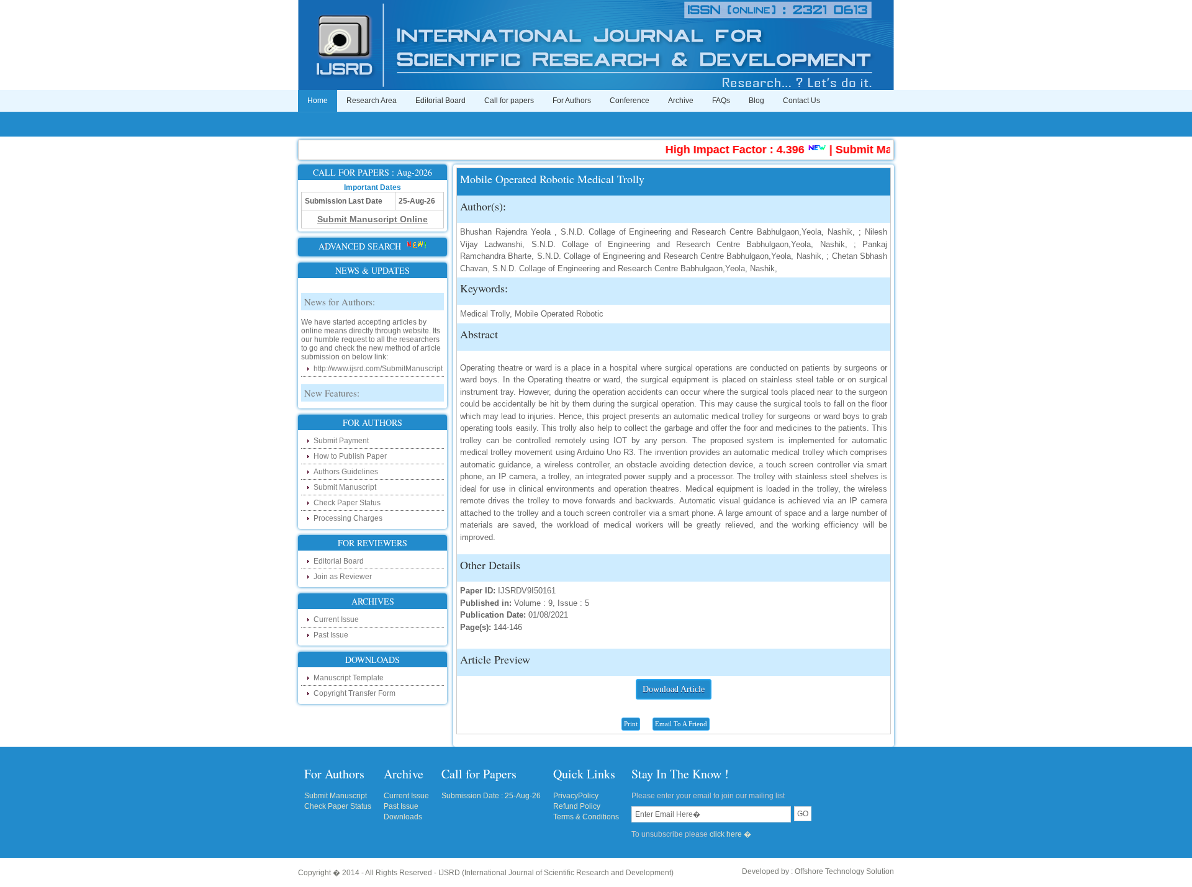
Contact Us (801, 100)
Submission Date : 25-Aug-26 (491, 795)
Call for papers (509, 100)
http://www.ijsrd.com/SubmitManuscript (378, 361)
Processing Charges (348, 518)
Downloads (403, 817)
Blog (756, 100)
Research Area (371, 100)
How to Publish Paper (350, 456)
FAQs (721, 100)
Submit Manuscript (345, 487)
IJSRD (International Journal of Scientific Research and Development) (556, 872)
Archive (680, 100)
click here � (730, 834)
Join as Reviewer (343, 576)
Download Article (674, 689)
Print (631, 723)
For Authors (572, 100)
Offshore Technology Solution (844, 871)
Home (317, 100)
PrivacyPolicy (575, 795)
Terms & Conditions (586, 817)
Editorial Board (440, 100)
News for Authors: (339, 294)
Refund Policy (576, 806)
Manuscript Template (349, 677)
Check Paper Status (347, 502)
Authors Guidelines (346, 471)
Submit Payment (341, 440)
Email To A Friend (681, 723)
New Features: (331, 385)
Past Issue (331, 635)
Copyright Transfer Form (354, 693)
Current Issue (336, 619)
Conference (629, 100)
